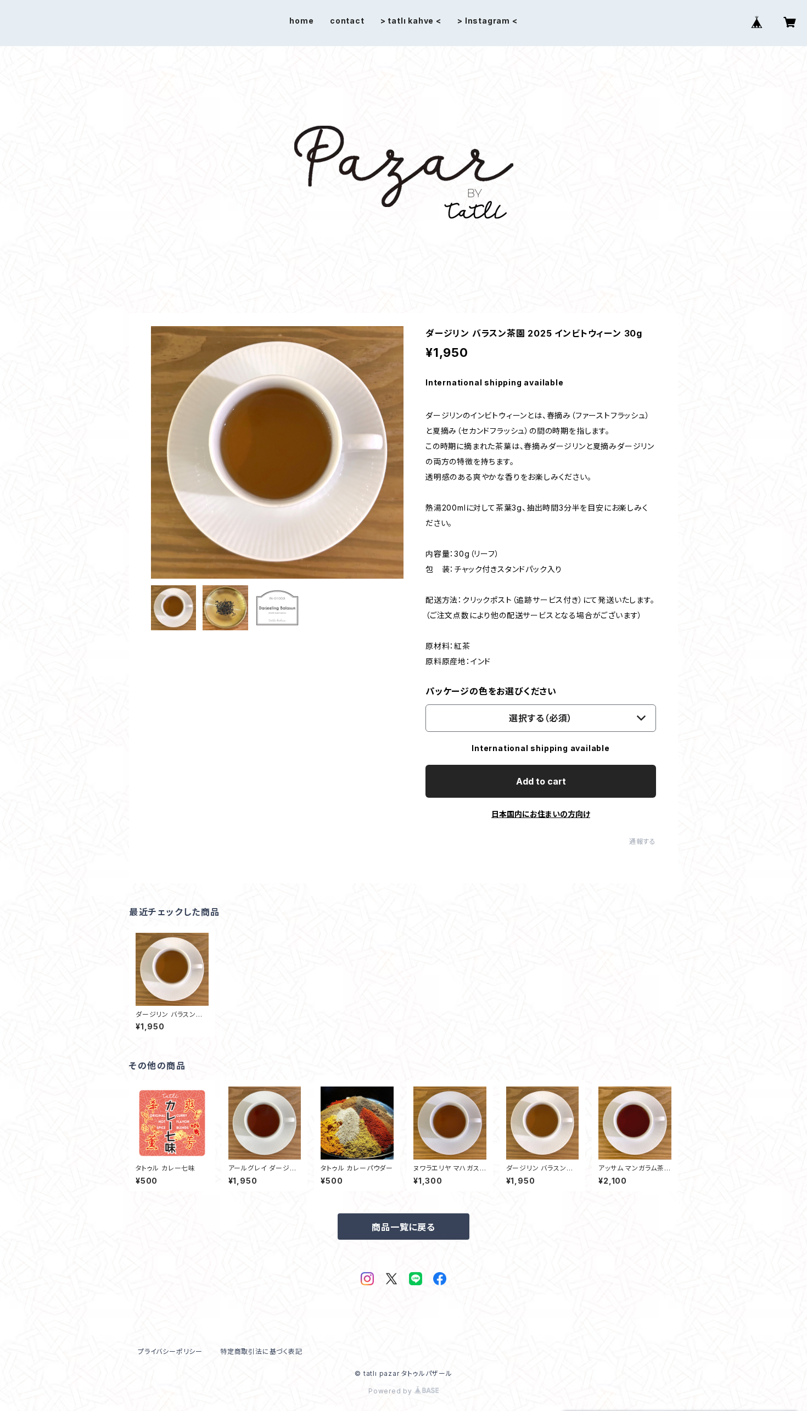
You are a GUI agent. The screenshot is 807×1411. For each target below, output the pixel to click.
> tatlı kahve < (410, 20)
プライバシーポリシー (170, 1351)
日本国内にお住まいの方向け (540, 814)
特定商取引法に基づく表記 (261, 1351)
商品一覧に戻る (403, 1227)
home (301, 20)
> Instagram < (487, 20)
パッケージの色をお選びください (491, 691)
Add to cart (541, 781)
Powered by (391, 1391)
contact (347, 20)
